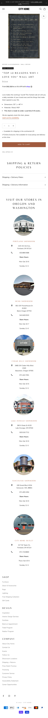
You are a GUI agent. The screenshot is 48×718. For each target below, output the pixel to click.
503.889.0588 (24, 253)
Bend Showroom (24, 301)
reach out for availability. (10, 118)
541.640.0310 (24, 315)
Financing (5, 670)
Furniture (5, 582)
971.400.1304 (24, 492)
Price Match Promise (9, 666)
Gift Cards (5, 600)
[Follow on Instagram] (9, 696)
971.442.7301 (24, 375)
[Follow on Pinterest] (15, 696)
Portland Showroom (24, 241)
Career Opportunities (9, 684)
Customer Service (8, 673)
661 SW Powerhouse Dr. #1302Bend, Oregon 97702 (24, 308)
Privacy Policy (7, 677)
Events (4, 651)
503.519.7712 (24, 432)
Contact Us (6, 647)
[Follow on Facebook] (3, 696)
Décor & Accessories (10, 64)
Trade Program (7, 628)
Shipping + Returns (9, 662)
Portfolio (5, 620)
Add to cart (24, 145)
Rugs (4, 589)
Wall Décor (25, 64)
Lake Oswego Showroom (24, 421)
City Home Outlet (24, 541)
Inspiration (6, 613)
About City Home (8, 644)
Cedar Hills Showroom (24, 361)
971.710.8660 (24, 552)
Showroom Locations (9, 659)
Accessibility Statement (10, 681)
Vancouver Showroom (24, 481)
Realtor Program (8, 631)
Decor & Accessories (9, 586)
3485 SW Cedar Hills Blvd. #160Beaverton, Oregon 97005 (24, 368)
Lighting (5, 593)
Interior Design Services (10, 617)
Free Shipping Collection (10, 597)
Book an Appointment (10, 624)
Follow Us (5, 655)
